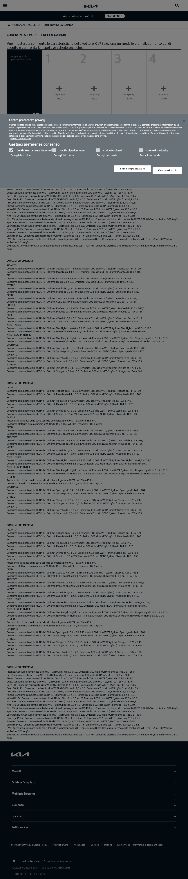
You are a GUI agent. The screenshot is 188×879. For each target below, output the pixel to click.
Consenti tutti (167, 170)
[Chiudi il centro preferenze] (184, 121)
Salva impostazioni (132, 168)
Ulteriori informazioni (20, 138)
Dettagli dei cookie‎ (20, 155)
